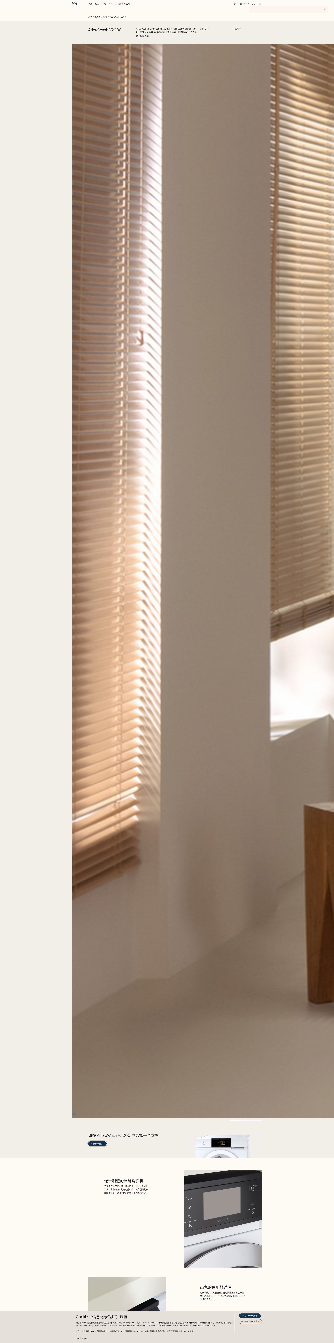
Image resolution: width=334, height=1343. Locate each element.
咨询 (104, 3)
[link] (234, 4)
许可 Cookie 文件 (250, 1316)
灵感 (110, 3)
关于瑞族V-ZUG (122, 3)
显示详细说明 (81, 1338)
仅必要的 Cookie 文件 (250, 1321)
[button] (223, 1145)
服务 (97, 3)
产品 (90, 3)
